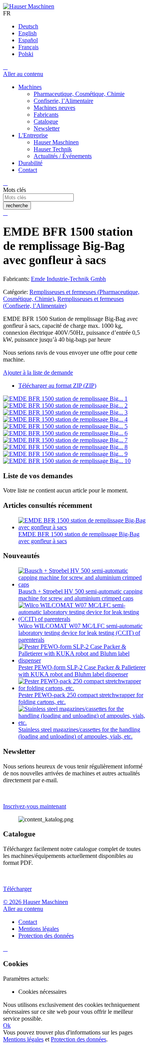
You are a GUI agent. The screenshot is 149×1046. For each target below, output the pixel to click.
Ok (7, 1025)
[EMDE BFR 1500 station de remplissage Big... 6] (65, 433)
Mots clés (14, 190)
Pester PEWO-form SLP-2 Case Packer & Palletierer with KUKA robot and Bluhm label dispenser (82, 671)
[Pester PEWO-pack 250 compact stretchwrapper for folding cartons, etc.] (82, 688)
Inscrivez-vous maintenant (34, 806)
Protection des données (78, 1039)
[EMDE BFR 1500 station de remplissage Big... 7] (65, 440)
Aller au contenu (23, 74)
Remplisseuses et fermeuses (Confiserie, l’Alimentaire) (63, 302)
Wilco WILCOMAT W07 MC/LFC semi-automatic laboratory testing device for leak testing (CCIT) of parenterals (80, 633)
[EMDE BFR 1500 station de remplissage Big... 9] (65, 454)
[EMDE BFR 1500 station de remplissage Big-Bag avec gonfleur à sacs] (82, 527)
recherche (17, 205)
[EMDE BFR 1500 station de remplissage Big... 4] (65, 419)
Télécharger (17, 889)
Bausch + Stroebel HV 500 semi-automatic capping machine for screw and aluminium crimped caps (80, 594)
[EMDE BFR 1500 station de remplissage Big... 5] (65, 426)
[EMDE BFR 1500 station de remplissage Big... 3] (65, 412)
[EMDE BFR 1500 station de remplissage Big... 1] (65, 398)
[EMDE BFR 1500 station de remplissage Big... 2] (65, 405)
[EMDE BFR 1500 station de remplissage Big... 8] (65, 447)
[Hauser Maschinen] (28, 6)
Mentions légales (23, 1039)
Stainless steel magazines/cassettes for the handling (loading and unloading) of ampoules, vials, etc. (79, 733)
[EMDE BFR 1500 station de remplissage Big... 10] (67, 461)
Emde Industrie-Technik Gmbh (68, 279)
